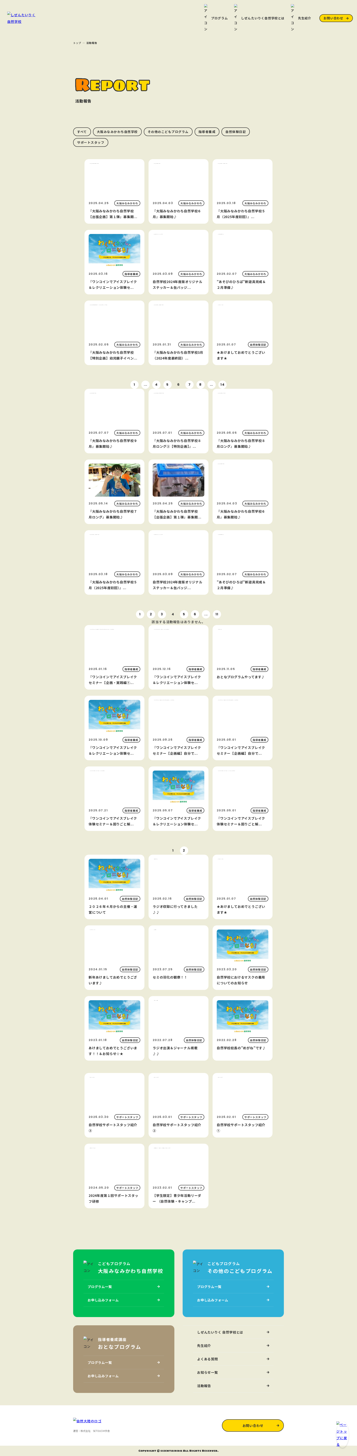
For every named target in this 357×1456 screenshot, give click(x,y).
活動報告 (204, 1385)
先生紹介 (204, 1345)
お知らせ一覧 (207, 1372)
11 (217, 614)
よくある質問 (207, 1358)
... (145, 384)
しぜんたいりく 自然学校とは (220, 1332)
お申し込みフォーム (103, 1299)
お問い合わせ (333, 18)
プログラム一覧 (100, 1286)
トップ (77, 43)
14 (222, 384)
